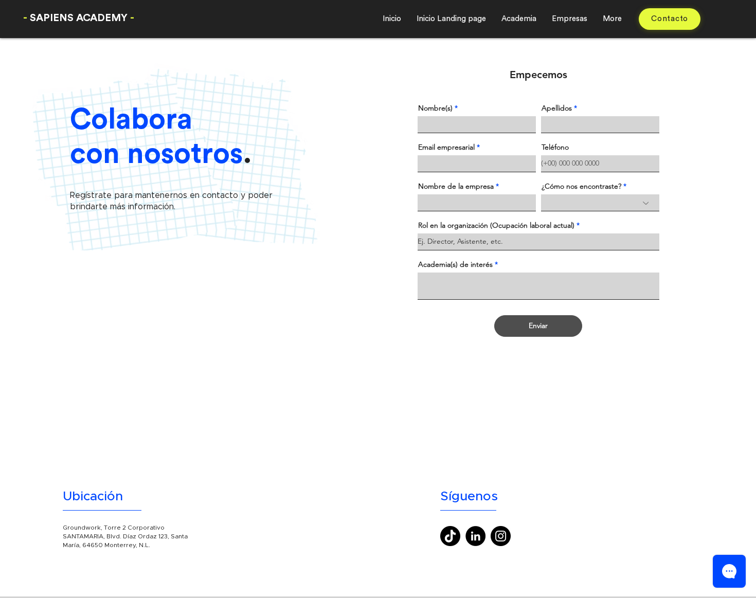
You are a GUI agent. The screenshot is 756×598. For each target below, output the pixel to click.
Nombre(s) (435, 108)
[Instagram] (501, 536)
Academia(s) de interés (455, 264)
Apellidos (557, 108)
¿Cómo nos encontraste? (581, 186)
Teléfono (555, 147)
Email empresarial (446, 147)
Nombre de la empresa (456, 186)
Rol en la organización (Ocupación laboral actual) (496, 225)
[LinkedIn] (475, 536)
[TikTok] (450, 536)
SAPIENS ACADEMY (79, 18)
